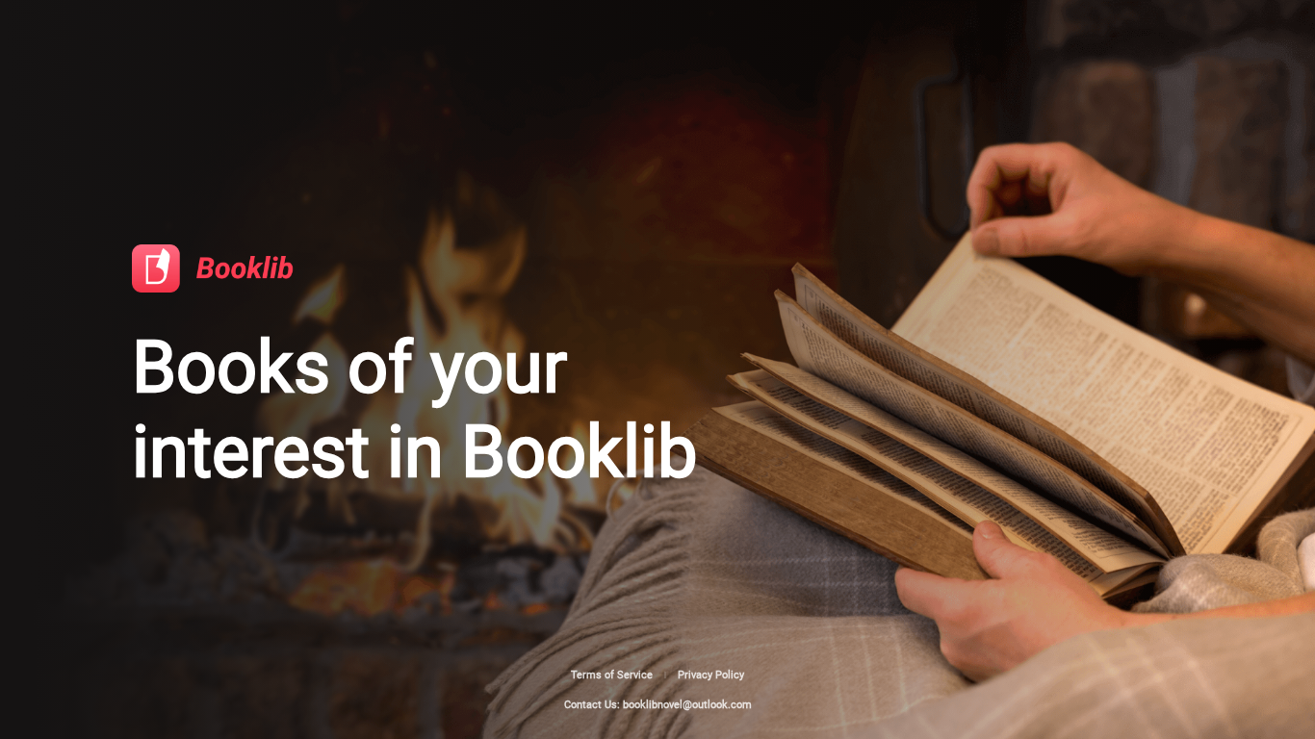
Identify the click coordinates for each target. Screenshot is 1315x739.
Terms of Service (612, 674)
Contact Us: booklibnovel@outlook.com (658, 705)
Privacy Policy (711, 674)
